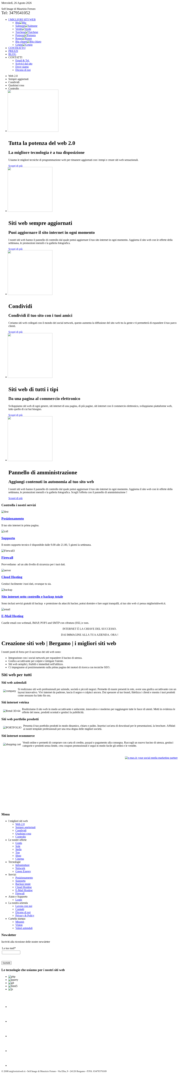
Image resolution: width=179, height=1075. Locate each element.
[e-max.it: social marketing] (151, 757)
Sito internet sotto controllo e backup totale (32, 596)
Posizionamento (12, 518)
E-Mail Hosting (12, 616)
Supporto (8, 538)
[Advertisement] (30, 783)
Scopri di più (15, 165)
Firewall (7, 557)
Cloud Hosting (11, 577)
